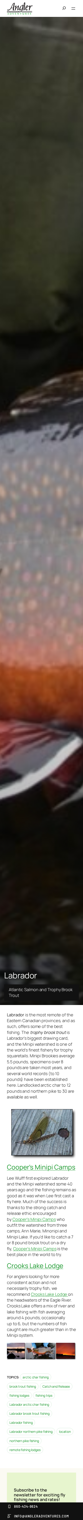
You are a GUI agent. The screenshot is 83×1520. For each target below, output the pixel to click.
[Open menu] (73, 8)
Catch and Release (56, 1386)
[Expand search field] (65, 8)
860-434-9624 (26, 1506)
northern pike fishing (24, 1441)
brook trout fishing (22, 1386)
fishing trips (44, 1395)
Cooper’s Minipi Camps (41, 1167)
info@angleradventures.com (41, 1516)
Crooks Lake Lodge (35, 1265)
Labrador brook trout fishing (29, 1413)
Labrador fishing (21, 1422)
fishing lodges (19, 1395)
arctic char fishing (36, 1377)
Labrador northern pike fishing (31, 1431)
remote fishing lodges (25, 1450)
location (65, 1431)
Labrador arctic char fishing (29, 1404)
